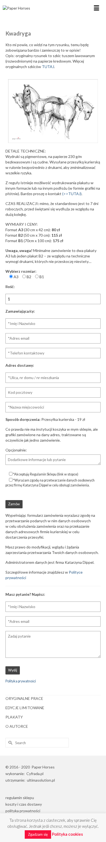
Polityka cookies (67, 834)
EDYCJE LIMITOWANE (24, 707)
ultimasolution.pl (41, 780)
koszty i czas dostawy (23, 804)
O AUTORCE (16, 726)
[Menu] (96, 8)
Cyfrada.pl (34, 773)
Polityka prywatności (20, 681)
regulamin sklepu (19, 797)
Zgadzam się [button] (38, 834)
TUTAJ (48, 66)
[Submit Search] (9, 742)
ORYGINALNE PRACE (24, 698)
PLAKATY (14, 717)
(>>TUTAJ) (72, 193)
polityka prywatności (22, 810)
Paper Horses (43, 767)
